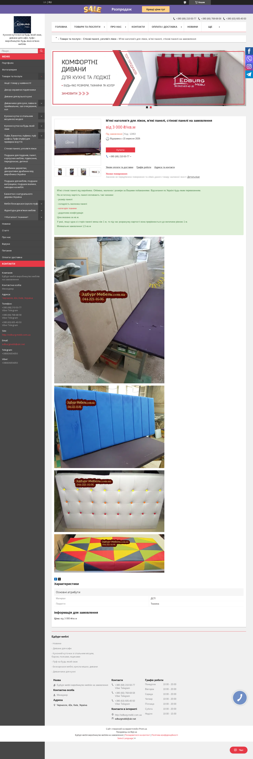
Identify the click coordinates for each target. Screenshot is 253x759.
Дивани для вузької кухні (18, 96)
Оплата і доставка (12, 257)
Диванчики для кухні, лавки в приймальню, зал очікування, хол (20, 106)
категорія (63, 208)
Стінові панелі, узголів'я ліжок (20, 148)
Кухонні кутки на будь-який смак (19, 127)
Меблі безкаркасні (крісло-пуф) (21, 203)
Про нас (6, 237)
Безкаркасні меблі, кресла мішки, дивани (75, 666)
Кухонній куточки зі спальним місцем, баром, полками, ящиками (73, 655)
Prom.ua (143, 729)
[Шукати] (41, 50)
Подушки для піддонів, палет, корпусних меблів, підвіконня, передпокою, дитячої (20, 158)
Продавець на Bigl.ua (126, 732)
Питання (7, 250)
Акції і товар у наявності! (17, 83)
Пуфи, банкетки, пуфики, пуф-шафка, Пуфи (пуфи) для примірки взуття (20, 138)
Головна (61, 26)
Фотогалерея (9, 69)
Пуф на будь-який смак (65, 661)
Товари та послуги (12, 76)
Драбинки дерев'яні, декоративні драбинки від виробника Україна (18, 171)
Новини (6, 223)
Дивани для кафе (62, 648)
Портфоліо (8, 62)
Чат (241, 750)
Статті (5, 230)
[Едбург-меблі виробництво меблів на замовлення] (22, 24)
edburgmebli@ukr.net (13, 344)
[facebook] (55, 579)
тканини (72, 208)
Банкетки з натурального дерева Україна (18, 195)
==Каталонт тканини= (16, 217)
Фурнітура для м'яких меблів (20, 210)
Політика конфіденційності (165, 735)
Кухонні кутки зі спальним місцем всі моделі (18, 117)
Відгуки (6, 243)
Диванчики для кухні (64, 671)
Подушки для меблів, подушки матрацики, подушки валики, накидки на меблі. (20, 184)
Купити (120, 149)
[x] (59, 579)
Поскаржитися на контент (137, 735)
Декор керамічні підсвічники (20, 89)
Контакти (138, 26)
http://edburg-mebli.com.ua (16, 334)
